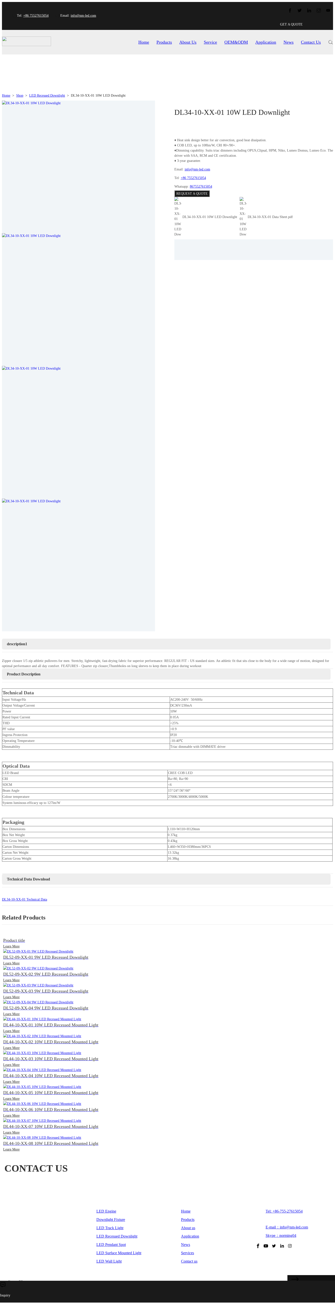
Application (265, 42)
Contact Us (311, 42)
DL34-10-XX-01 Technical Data (24, 899)
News (288, 42)
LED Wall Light (109, 1261)
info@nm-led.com (83, 15)
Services (187, 1253)
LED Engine (106, 1211)
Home (143, 42)
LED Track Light (109, 1228)
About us (188, 1228)
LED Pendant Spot (111, 1244)
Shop (19, 95)
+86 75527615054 (36, 15)
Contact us (189, 1261)
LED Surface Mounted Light (118, 1253)
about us (187, 42)
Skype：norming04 (281, 1235)
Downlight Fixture (110, 1219)
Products (164, 42)
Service (210, 42)
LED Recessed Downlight (47, 95)
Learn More (11, 946)
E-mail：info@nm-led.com (287, 1227)
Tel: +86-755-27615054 (284, 1211)
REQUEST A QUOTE (192, 193)
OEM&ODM (236, 42)
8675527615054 (201, 186)
